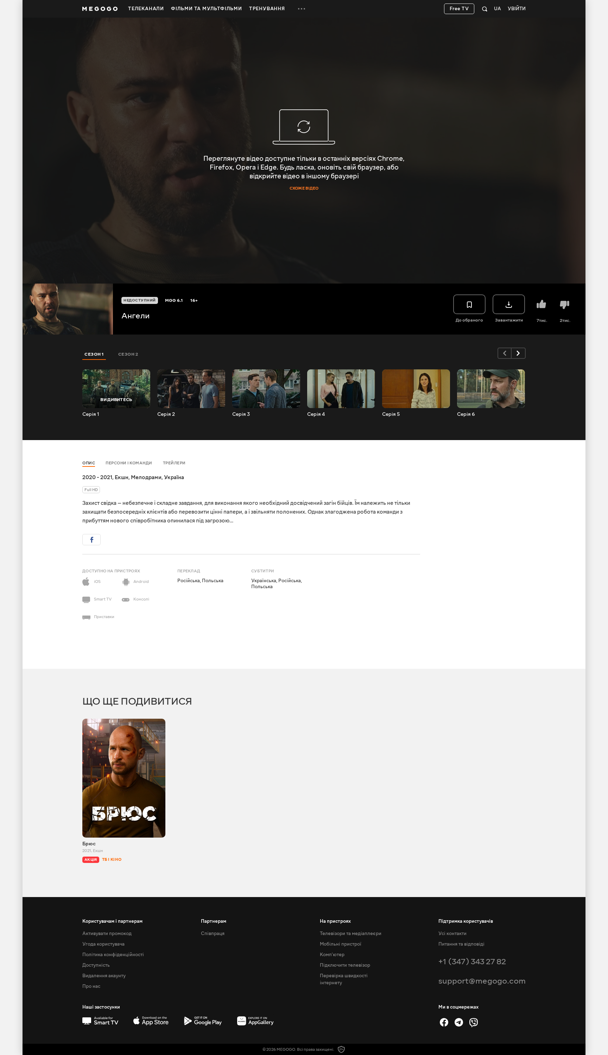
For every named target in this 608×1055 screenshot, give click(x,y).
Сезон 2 (128, 354)
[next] (519, 353)
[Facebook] (444, 1022)
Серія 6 (466, 414)
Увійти (517, 9)
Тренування (267, 9)
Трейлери (174, 463)
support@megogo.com (482, 980)
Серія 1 (90, 414)
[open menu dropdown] (301, 9)
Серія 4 (316, 414)
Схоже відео (304, 188)
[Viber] (473, 1022)
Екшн (121, 477)
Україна (174, 477)
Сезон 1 (94, 354)
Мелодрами (146, 477)
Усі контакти (452, 933)
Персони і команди (129, 463)
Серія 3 (241, 414)
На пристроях (335, 921)
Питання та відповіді (461, 944)
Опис (88, 463)
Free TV (459, 9)
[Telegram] (458, 1022)
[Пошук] (485, 9)
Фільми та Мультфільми (206, 9)
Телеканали (146, 9)
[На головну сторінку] (100, 9)
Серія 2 (166, 414)
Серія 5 (391, 414)
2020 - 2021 (97, 477)
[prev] (505, 353)
